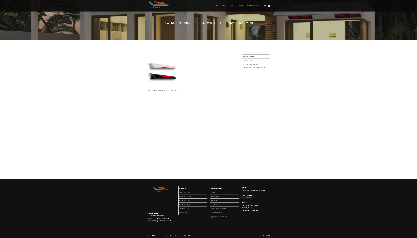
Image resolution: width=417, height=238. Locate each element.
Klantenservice (254, 5)
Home (216, 5)
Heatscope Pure (184, 200)
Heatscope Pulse (184, 209)
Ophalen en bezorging (218, 204)
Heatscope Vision (185, 196)
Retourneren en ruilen (218, 209)
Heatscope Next (184, 204)
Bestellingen (215, 196)
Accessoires (183, 213)
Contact (213, 192)
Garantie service (216, 213)
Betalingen (214, 200)
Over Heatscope (228, 5)
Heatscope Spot (184, 192)
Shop (241, 5)
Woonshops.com (166, 202)
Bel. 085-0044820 (247, 198)
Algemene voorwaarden (219, 217)
